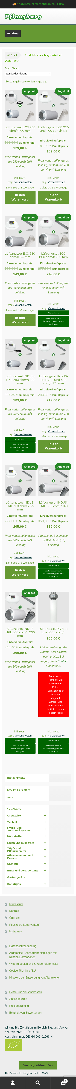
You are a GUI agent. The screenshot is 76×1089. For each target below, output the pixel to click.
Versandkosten (23, 182)
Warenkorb (58, 1080)
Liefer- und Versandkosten (25, 992)
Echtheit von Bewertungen (25, 1012)
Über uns (14, 917)
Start (14, 55)
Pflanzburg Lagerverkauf (24, 924)
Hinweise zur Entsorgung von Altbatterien (34, 977)
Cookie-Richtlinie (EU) (23, 970)
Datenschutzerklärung (22, 946)
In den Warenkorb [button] (19, 197)
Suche (38, 1083)
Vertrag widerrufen (38, 1065)
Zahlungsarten (18, 998)
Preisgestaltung (19, 1005)
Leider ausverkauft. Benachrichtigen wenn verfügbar (53, 321)
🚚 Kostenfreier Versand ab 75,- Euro (38, 3)
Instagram (15, 931)
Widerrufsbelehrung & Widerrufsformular (33, 963)
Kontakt (62, 661)
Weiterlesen (53, 313)
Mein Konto (12, 1083)
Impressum (16, 904)
